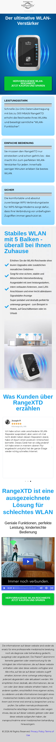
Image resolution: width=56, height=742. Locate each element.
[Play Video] (4, 588)
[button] (4, 447)
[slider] (25, 588)
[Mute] (41, 588)
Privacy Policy (38, 731)
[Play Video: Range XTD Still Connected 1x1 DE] (28, 561)
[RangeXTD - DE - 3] (28, 53)
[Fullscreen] (52, 588)
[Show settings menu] (46, 588)
